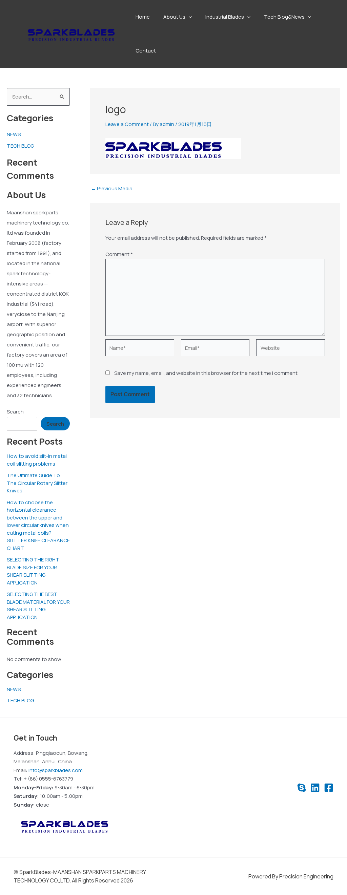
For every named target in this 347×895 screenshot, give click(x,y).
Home (143, 16)
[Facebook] (328, 787)
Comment (119, 254)
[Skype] (301, 787)
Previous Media (111, 188)
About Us (174, 16)
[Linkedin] (315, 787)
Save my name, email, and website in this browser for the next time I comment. (206, 373)
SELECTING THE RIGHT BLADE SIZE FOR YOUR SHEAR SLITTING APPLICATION (33, 571)
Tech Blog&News (284, 16)
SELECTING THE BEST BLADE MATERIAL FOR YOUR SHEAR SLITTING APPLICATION (38, 606)
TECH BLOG (20, 145)
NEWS (14, 134)
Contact (146, 50)
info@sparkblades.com (55, 770)
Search (15, 411)
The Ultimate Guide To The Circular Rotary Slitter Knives (37, 483)
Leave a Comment (127, 124)
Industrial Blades (224, 16)
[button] (188, 17)
